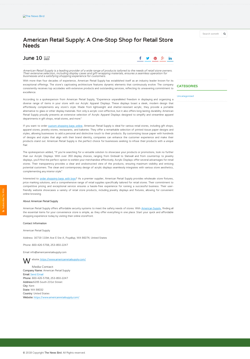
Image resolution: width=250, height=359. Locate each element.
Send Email (36, 274)
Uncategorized (185, 96)
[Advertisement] (165, 16)
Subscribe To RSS (3, 199)
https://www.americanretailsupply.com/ (56, 297)
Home (223, 352)
